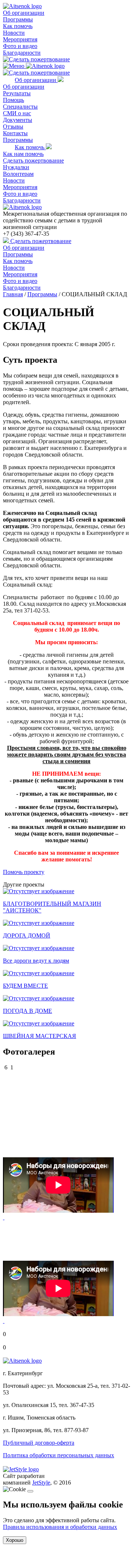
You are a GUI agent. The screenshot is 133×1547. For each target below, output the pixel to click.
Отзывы (13, 126)
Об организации (23, 13)
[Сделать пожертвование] (36, 59)
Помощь (13, 100)
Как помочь (18, 26)
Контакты (15, 133)
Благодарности (22, 52)
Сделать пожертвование (33, 160)
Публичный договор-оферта (38, 1443)
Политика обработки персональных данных (58, 1455)
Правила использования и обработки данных (60, 1527)
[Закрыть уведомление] (30, 1491)
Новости (14, 33)
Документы (17, 120)
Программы (18, 19)
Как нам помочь (23, 154)
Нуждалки (16, 167)
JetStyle (41, 1482)
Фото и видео (20, 46)
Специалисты (20, 106)
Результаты (17, 93)
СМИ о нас (17, 113)
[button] (3, 1217)
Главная (13, 294)
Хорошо (14, 1540)
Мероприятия (20, 39)
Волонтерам (18, 174)
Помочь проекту (23, 872)
